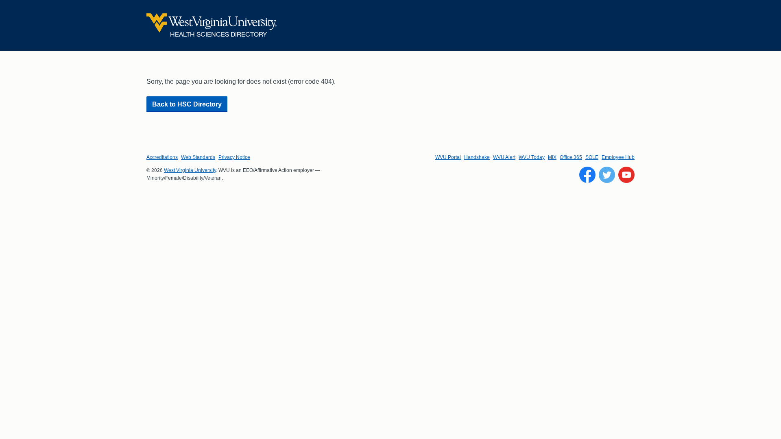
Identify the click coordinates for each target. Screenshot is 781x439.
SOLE (591, 157)
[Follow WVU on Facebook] (587, 175)
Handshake (477, 157)
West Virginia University (190, 170)
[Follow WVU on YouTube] (626, 175)
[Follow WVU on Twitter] (607, 175)
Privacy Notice (234, 157)
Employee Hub (618, 157)
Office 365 (571, 157)
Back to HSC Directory (187, 104)
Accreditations (162, 157)
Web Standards (198, 157)
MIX (552, 157)
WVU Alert (504, 157)
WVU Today (532, 157)
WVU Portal (448, 157)
